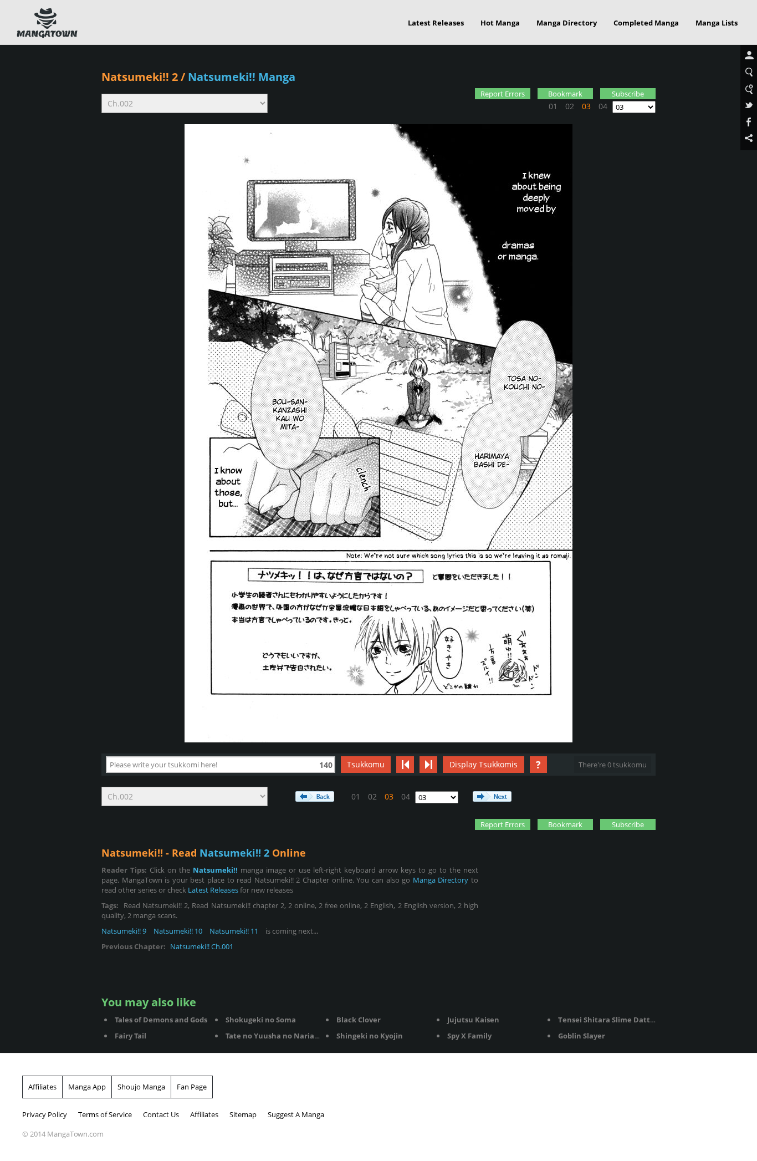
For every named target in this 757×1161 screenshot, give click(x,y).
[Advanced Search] (748, 89)
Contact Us (161, 1114)
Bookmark (565, 94)
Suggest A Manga (296, 1114)
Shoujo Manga (141, 1087)
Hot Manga (500, 23)
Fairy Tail (130, 1036)
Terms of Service (105, 1114)
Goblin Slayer (581, 1036)
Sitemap (243, 1114)
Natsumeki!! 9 (123, 931)
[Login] (748, 56)
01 (553, 106)
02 (569, 106)
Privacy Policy (44, 1114)
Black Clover (358, 1020)
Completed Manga (646, 23)
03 (586, 106)
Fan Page (192, 1087)
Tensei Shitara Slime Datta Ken (614, 1020)
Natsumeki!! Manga (241, 76)
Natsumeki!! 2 (139, 76)
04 (603, 106)
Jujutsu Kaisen (473, 1020)
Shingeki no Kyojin (369, 1036)
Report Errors (502, 94)
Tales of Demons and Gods (161, 1020)
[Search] (748, 72)
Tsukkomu (366, 764)
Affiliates (42, 1087)
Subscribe (628, 94)
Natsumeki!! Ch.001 (201, 946)
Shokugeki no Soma (261, 1020)
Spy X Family (469, 1036)
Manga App (87, 1087)
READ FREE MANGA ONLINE (47, 23)
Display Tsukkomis (483, 764)
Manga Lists (716, 23)
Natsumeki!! (215, 870)
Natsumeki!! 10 (178, 931)
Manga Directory (566, 23)
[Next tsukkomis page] (428, 764)
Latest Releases (436, 23)
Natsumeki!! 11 (233, 931)
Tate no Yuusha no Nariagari (277, 1036)
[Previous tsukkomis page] (405, 764)
